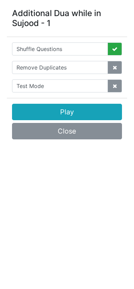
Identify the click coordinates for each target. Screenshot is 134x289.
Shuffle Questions (39, 49)
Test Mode (30, 86)
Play (67, 112)
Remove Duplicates (41, 67)
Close (67, 131)
